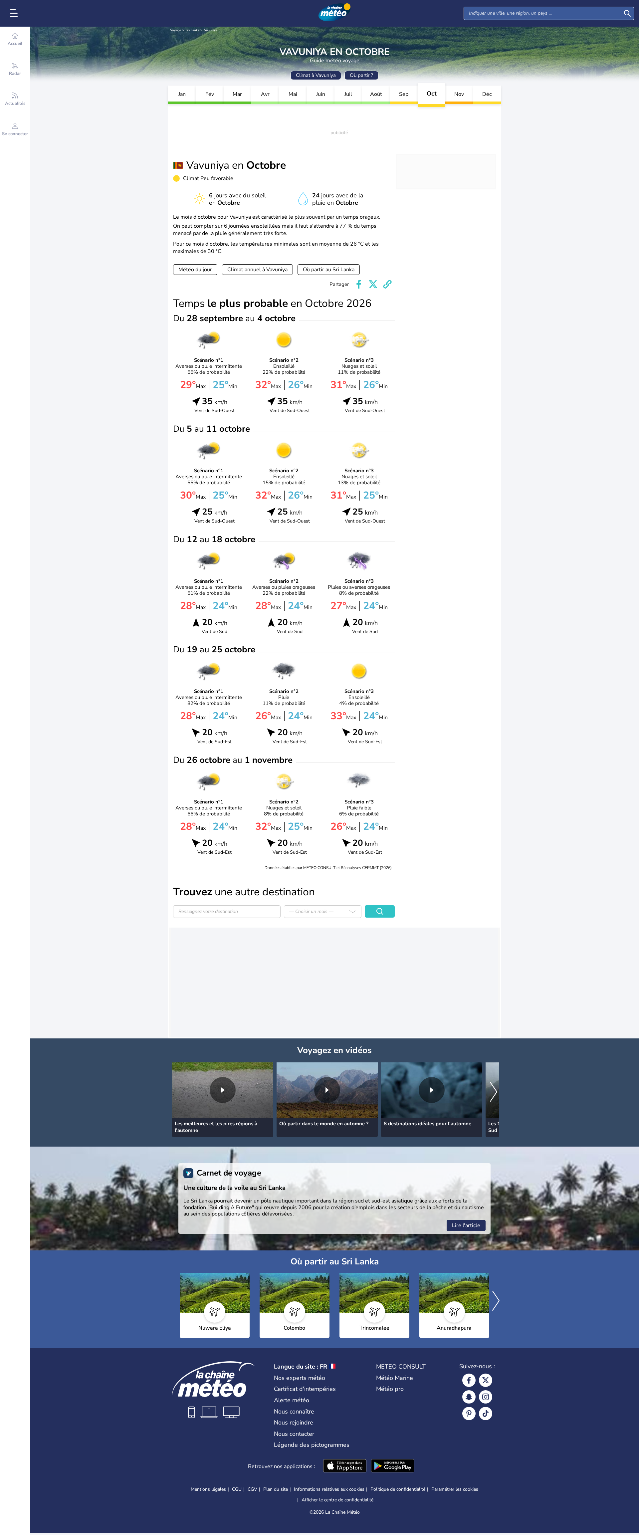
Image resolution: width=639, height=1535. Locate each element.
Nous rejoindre (293, 1422)
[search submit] (627, 13)
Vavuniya (210, 30)
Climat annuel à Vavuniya (257, 269)
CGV (252, 1489)
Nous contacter (294, 1434)
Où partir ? (361, 75)
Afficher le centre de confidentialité (337, 1500)
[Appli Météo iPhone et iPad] (344, 1466)
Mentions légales (208, 1489)
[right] (493, 1092)
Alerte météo (291, 1400)
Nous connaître (294, 1412)
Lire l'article (466, 1225)
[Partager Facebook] (358, 284)
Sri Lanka (192, 30)
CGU (237, 1489)
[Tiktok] (485, 1413)
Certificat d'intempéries (305, 1389)
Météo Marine (394, 1378)
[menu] (15, 13)
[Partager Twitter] (373, 284)
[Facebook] (469, 1380)
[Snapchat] (469, 1397)
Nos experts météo (299, 1378)
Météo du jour (195, 269)
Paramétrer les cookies (454, 1489)
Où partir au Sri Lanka (328, 269)
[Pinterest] (469, 1413)
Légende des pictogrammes (311, 1445)
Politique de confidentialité (397, 1489)
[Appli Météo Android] (392, 1466)
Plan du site (275, 1489)
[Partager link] (387, 284)
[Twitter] (485, 1380)
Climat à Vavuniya (316, 75)
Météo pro (390, 1389)
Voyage (175, 30)
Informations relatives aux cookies (329, 1489)
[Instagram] (485, 1397)
